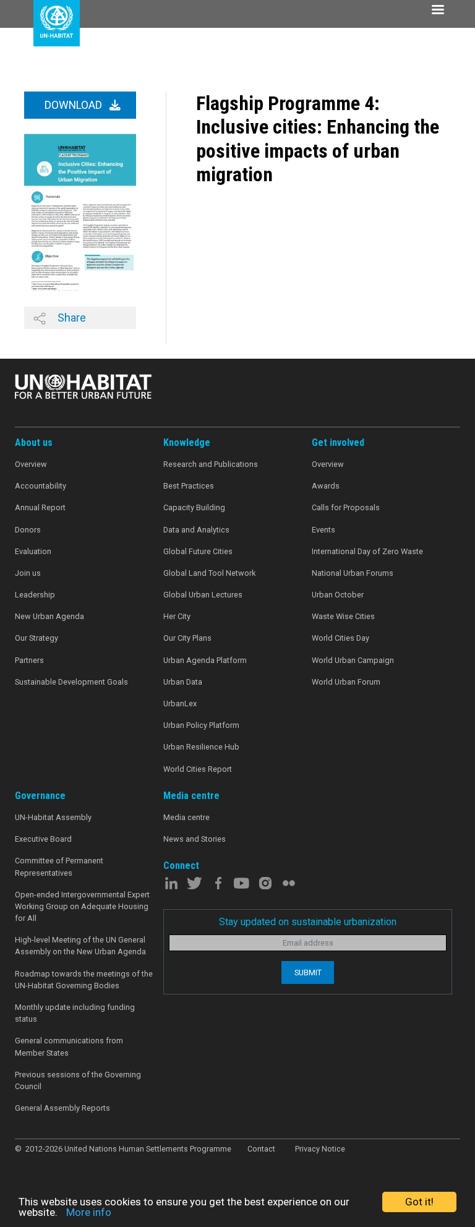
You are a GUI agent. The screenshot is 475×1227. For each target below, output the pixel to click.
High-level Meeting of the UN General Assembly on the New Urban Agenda (80, 945)
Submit (308, 972)
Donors (28, 529)
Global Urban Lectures (202, 594)
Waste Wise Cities (343, 616)
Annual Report (40, 507)
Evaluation (33, 551)
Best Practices (188, 485)
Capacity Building (194, 507)
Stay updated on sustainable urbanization (307, 922)
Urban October (338, 594)
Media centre (186, 817)
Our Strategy (36, 638)
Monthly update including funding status (75, 1013)
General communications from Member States (69, 1046)
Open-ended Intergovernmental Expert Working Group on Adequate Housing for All (82, 906)
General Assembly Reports (62, 1108)
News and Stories (194, 839)
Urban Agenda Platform (205, 660)
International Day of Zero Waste (367, 551)
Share (70, 317)
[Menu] (437, 11)
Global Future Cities (198, 551)
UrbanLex (180, 703)
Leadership (35, 594)
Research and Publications (210, 464)
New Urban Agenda (49, 616)
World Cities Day (340, 638)
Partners (29, 660)
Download (75, 105)
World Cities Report (197, 769)
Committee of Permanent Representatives (59, 866)
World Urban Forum (346, 681)
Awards (326, 485)
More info (88, 1212)
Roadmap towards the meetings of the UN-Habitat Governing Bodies (84, 979)
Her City (176, 616)
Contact (261, 1148)
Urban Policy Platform (201, 725)
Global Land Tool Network (209, 573)
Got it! (419, 1201)
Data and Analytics (196, 529)
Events (323, 529)
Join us (28, 573)
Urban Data (182, 681)
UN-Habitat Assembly (53, 817)
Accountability (40, 485)
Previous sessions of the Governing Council (78, 1080)
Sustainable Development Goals (71, 681)
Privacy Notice (320, 1148)
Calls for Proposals (346, 507)
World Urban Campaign (353, 660)
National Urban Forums (352, 573)
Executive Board (43, 839)
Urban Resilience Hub (201, 746)
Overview (31, 464)
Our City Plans (187, 638)
